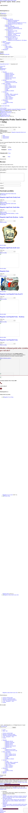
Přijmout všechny (16, 784)
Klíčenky (4, 41)
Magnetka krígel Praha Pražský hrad (10, 197)
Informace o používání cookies (9, 698)
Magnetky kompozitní (9, 26)
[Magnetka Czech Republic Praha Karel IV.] (9, 290)
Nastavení (2, 784)
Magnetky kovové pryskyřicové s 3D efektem (17, 40)
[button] (3, 202)
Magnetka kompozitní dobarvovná (15, 28)
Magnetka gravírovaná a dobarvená (15, 23)
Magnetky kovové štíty (12, 30)
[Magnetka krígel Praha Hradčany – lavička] (9, 213)
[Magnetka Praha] (9, 267)
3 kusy (9, 153)
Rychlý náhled (3, 194)
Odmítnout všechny (8, 784)
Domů (1, 109)
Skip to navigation (4, 0)
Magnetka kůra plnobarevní (13, 20)
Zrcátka (6, 48)
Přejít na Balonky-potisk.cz (5, 358)
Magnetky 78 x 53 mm (12, 39)
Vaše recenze (3, 172)
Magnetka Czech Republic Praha (9, 340)
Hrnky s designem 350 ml (10, 86)
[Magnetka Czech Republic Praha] (10, 336)
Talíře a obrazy (8, 46)
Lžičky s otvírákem (9, 97)
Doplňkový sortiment (9, 90)
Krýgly (6, 89)
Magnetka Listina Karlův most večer (10, 692)
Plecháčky (7, 43)
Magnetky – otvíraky (12, 34)
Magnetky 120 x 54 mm (13, 38)
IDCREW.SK (4, 726)
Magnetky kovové (9, 29)
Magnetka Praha (4, 271)
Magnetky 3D (11, 32)
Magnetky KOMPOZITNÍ (13, 27)
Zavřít (1, 776)
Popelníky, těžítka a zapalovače (11, 94)
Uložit (1, 808)
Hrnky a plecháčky (6, 42)
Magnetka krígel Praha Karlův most (10, 247)
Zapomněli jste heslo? (4, 64)
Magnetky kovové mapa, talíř (14, 35)
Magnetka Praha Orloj (4, 116)
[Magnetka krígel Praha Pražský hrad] (8, 193)
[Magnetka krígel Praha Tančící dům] (8, 203)
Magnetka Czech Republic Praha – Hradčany (12, 316)
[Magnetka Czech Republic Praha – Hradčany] (9, 313)
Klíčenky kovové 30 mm (10, 81)
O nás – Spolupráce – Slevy (8, 701)
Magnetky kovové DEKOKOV (14, 33)
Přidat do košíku (4, 130)
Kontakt (4, 702)
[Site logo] (3, 13)
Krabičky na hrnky (9, 102)
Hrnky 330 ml (8, 84)
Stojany (6, 101)
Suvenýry (5, 45)
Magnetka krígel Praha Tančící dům (9, 207)
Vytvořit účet (6, 54)
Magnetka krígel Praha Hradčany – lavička (11, 217)
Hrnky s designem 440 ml (10, 87)
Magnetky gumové (9, 75)
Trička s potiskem (8, 47)
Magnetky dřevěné (9, 19)
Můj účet (4, 772)
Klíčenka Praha (6, 593)
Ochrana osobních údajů (8, 697)
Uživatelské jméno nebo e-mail (6, 56)
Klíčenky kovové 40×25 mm (11, 82)
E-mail (2, 185)
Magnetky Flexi (8, 25)
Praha (9, 156)
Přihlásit (2, 61)
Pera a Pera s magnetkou (10, 95)
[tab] (4, 135)
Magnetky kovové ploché (10, 36)
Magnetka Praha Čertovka (5, 112)
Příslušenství (5, 49)
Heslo (1, 59)
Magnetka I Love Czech (8, 494)
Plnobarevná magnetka (12, 21)
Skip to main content (12, 0)
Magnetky (5, 18)
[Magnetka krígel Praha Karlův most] (10, 244)
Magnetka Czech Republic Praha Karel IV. (11, 294)
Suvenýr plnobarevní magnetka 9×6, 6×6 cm (17, 22)
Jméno (1, 183)
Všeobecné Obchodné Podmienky (10, 700)
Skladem (9, 149)
